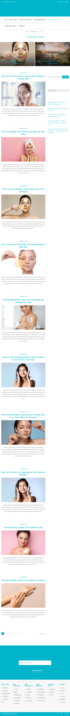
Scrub (28, 695)
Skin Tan (17, 703)
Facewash (29, 692)
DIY (62, 693)
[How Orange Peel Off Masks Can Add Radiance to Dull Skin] (23, 262)
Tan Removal (41, 700)
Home (6, 19)
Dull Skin (5, 690)
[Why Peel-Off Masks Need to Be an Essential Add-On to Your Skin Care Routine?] (23, 432)
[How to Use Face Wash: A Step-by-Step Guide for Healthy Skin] (23, 94)
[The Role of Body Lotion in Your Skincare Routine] (23, 595)
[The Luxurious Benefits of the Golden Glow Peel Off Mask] (23, 207)
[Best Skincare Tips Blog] (35, 8)
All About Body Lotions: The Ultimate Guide (23, 527)
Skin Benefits (53, 19)
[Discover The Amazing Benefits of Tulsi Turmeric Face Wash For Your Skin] (23, 375)
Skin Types (12, 19)
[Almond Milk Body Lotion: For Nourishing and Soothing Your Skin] (23, 317)
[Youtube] (66, 2)
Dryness (17, 700)
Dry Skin (5, 688)
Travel (63, 702)
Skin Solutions (25, 19)
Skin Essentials (39, 19)
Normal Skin (6, 693)
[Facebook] (57, 2)
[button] (66, 20)
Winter (51, 695)
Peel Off (28, 689)
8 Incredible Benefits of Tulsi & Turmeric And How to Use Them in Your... (57, 122)
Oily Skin (5, 696)
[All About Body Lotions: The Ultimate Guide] (23, 542)
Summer (52, 692)
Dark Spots (18, 697)
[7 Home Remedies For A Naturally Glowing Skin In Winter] (52, 54)
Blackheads (18, 695)
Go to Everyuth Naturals (9, 1)
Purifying (40, 695)
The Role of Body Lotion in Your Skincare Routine (23, 580)
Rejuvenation (41, 697)
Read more (23, 119)
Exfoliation (41, 689)
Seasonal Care (10, 26)
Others (21, 26)
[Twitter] (63, 2)
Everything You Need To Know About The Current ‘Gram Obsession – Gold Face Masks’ (58, 131)
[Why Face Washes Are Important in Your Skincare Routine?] (23, 490)
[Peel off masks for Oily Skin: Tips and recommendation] (17, 54)
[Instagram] (60, 2)
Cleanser (28, 697)
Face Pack (29, 700)
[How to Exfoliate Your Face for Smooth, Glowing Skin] (23, 149)
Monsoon (52, 689)
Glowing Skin (23, 73)
